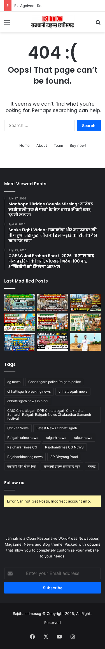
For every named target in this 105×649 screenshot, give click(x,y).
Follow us (14, 483)
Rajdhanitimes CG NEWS (64, 447)
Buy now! (78, 145)
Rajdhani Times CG (22, 447)
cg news (13, 382)
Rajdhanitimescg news (25, 457)
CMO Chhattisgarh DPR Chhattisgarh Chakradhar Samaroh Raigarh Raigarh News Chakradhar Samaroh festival (49, 414)
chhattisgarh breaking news (29, 391)
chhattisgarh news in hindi (27, 401)
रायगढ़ (91, 466)
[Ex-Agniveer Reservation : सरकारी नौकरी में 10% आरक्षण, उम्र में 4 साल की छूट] (85, 302)
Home (24, 145)
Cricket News (18, 428)
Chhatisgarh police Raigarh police (54, 382)
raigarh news (56, 437)
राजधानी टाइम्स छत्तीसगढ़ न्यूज (62, 466)
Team (58, 145)
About (41, 145)
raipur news (83, 437)
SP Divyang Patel (64, 457)
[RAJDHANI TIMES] (52, 21)
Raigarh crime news (22, 437)
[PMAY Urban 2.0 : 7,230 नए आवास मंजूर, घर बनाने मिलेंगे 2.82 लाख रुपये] (52, 322)
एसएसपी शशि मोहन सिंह (21, 466)
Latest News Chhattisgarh (56, 428)
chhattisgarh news (73, 391)
